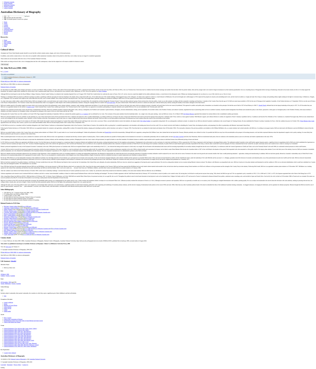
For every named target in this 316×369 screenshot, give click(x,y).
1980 (9, 282)
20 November (4, 282)
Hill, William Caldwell (10, 230)
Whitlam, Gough (8, 228)
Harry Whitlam (103, 91)
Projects (6, 26)
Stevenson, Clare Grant (10, 219)
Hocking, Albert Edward (10, 218)
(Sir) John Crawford (178, 136)
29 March (3, 274)
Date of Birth (7, 41)
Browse (6, 32)
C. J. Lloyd (5, 71)
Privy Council (7, 317)
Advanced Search (8, 29)
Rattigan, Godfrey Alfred (10, 231)
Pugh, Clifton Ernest (9, 225)
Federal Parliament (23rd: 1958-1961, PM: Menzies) (17, 337)
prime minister (7, 307)
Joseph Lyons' (30, 107)
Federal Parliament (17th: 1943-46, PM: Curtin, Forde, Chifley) (20, 328)
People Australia (8, 3)
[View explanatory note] (2, 290)
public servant (7, 308)
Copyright (3, 364)
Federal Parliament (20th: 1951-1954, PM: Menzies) (17, 333)
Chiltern (3, 275)
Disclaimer (10, 364)
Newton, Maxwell (8, 222)
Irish (5, 296)
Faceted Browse (8, 31)
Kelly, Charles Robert (9, 215)
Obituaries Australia (9, 2)
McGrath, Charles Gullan (10, 206)
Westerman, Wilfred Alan (10, 216)
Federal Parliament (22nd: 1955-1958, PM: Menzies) (17, 336)
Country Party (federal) (10, 353)
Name (5, 40)
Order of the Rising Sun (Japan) (12, 322)
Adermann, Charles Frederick (11, 208)
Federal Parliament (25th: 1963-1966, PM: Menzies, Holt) (19, 340)
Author (6, 44)
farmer (5, 304)
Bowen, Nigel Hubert (9, 214)
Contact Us (25, 364)
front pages (8, 246)
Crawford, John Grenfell (10, 212)
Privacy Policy (17, 364)
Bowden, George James (10, 227)
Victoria (8, 275)
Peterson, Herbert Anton (10, 211)
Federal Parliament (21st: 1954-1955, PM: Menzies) (17, 334)
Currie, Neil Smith (8, 234)
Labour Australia (8, 8)
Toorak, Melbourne (6, 283)
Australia (12, 275)
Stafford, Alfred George (10, 233)
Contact (6, 25)
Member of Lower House (10, 305)
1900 (7, 274)
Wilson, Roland (8, 209)
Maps (5, 46)
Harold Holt (108, 132)
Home (5, 22)
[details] (13, 261)
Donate (6, 34)
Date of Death (7, 43)
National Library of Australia (8, 87)
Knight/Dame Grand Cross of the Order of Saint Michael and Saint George (23, 320)
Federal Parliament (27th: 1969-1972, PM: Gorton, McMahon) (20, 346)
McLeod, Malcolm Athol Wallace (13, 221)
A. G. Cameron (84, 114)
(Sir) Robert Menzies (188, 114)
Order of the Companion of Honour (13, 319)
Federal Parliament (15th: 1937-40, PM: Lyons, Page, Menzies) (20, 343)
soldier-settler (7, 311)
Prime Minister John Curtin (307, 121)
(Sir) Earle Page (111, 102)
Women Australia (8, 6)
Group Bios (7, 28)
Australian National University (37, 359)
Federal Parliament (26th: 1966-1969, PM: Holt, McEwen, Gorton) (21, 345)
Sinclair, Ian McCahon (10, 224)
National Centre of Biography (18, 359)
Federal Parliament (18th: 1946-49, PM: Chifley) (16, 330)
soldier (5, 310)
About (5, 23)
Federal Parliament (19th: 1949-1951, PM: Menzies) (17, 331)
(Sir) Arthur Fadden (145, 121)
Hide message (4, 64)
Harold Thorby (262, 105)
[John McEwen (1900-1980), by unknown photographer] (16, 81)
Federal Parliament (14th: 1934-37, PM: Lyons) (16, 342)
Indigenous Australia (9, 5)
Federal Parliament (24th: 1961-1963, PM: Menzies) (17, 339)
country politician (8, 302)
